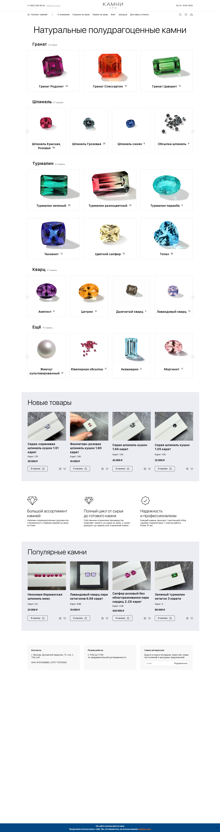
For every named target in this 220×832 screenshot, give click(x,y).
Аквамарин (130, 369)
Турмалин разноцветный (108, 205)
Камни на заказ (100, 14)
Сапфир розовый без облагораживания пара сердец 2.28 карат (130, 597)
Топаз (165, 254)
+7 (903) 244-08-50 (36, 6)
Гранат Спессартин (108, 86)
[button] (27, 131)
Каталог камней (39, 14)
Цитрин (87, 311)
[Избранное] (186, 14)
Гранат (39, 44)
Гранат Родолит (51, 86)
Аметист (45, 311)
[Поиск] (180, 14)
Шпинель (42, 101)
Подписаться (180, 663)
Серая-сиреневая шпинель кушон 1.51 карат (43, 448)
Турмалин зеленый (51, 205)
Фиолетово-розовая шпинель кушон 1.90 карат (86, 448)
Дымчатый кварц (130, 311)
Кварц (38, 269)
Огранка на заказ (81, 14)
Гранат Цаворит (165, 86)
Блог (113, 14)
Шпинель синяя (130, 144)
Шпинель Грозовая (87, 144)
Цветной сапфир (108, 254)
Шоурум (123, 14)
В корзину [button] (35, 468)
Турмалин (43, 163)
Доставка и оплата (139, 14)
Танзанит (51, 254)
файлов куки (144, 829)
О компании (64, 14)
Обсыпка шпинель (172, 144)
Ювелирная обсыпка (87, 369)
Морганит (172, 369)
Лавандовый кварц (172, 311)
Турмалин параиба (165, 205)
